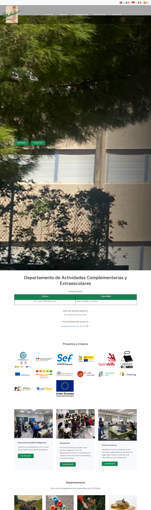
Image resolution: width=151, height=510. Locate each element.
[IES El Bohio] (11, 14)
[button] (49, 14)
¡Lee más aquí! (26, 456)
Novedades (21, 143)
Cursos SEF (38, 143)
